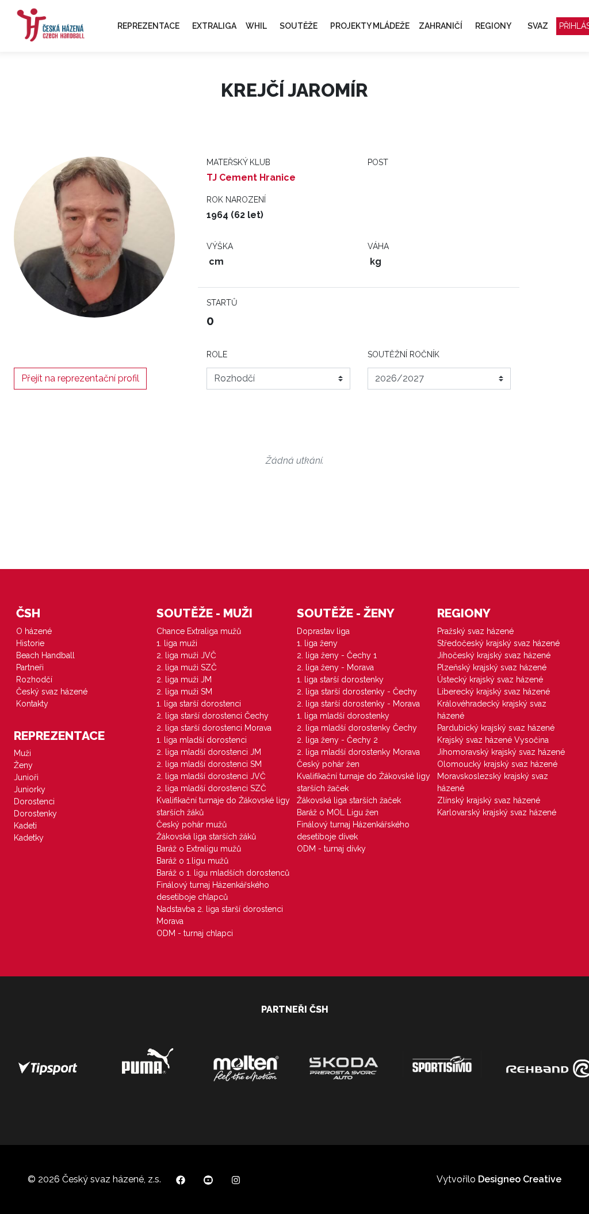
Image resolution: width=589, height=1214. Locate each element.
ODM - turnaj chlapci (194, 933)
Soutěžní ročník (403, 354)
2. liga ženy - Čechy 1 (337, 655)
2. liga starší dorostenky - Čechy (357, 691)
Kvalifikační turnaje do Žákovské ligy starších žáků (223, 806)
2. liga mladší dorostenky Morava (358, 752)
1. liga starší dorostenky (340, 679)
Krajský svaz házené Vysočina (493, 740)
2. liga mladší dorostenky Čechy (357, 727)
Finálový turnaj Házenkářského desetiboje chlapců (212, 891)
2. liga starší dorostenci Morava (213, 727)
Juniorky (29, 789)
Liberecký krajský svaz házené (493, 691)
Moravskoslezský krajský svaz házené (492, 782)
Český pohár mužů (191, 824)
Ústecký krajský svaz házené (490, 679)
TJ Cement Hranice (251, 177)
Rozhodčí (34, 679)
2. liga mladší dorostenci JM (208, 752)
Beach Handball (45, 655)
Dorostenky (35, 813)
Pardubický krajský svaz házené (495, 727)
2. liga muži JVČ (186, 655)
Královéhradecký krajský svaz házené (491, 709)
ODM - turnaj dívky (331, 848)
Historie (30, 643)
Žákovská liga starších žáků (206, 836)
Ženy (23, 765)
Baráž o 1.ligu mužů (192, 860)
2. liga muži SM (184, 691)
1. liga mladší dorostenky (343, 715)
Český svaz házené (51, 691)
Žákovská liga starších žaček (349, 800)
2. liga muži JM (184, 679)
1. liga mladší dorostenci (201, 740)
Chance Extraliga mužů (198, 631)
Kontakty (32, 703)
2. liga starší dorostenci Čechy (212, 715)
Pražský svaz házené (475, 631)
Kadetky (29, 837)
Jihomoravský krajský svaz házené (501, 752)
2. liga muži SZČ (186, 667)
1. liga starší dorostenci (198, 703)
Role (216, 354)
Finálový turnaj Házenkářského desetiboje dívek (353, 830)
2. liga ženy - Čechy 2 (337, 740)
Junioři (26, 777)
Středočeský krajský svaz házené (498, 643)
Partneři (30, 667)
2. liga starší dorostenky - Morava (358, 703)
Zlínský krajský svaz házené (488, 800)
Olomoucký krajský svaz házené (497, 764)
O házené (34, 631)
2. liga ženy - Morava (335, 667)
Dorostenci (34, 801)
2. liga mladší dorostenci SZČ (211, 788)
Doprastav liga (323, 631)
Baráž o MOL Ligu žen (337, 812)
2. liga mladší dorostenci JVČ (211, 776)
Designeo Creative (519, 1179)
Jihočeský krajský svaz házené (493, 655)
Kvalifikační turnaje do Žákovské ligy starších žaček (363, 782)
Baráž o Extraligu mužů (198, 848)
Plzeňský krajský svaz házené (491, 667)
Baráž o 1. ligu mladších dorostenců (222, 872)
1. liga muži (176, 643)
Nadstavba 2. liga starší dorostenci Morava (219, 915)
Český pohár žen (328, 764)
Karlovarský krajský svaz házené (496, 812)
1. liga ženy (317, 643)
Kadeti (25, 825)
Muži (22, 753)
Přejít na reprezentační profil (80, 378)
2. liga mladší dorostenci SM (209, 764)
